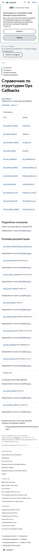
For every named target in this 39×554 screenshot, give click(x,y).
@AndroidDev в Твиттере (10, 485)
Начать (19, 38)
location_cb (26, 126)
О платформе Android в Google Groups (14, 495)
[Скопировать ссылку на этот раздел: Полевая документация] (32, 239)
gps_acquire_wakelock (10, 167)
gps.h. (29, 231)
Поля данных (6, 99)
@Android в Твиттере (8, 482)
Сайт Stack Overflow (8, 526)
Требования (5, 458)
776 (20, 398)
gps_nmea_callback (9, 151)
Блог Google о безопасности (11, 492)
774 (20, 384)
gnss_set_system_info (10, 201)
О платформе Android (9, 536)
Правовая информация (10, 539)
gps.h (14, 105)
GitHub (4, 474)
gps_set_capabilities (10, 159)
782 (20, 268)
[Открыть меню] (3, 2)
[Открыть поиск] (25, 2)
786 (20, 282)
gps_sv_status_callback (11, 142)
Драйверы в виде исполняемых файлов (14, 471)
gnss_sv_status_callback (11, 209)
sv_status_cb (26, 142)
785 (20, 366)
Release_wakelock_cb (29, 176)
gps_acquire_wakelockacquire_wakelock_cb (17, 246)
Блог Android (6, 488)
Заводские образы (8, 467)
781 (20, 324)
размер (25, 117)
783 (20, 338)
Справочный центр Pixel (9, 513)
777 (20, 412)
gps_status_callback (10, 134)
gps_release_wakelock (10, 176)
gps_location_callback (10, 126)
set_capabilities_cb (28, 159)
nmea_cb (25, 151)
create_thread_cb (28, 184)
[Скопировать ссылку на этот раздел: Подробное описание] (30, 222)
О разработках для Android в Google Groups (16, 498)
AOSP (3, 63)
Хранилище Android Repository (12, 455)
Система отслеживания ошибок (12, 529)
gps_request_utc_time (10, 192)
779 (20, 352)
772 (20, 231)
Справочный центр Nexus (10, 516)
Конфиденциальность (10, 542)
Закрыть (19, 31)
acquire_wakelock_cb (29, 167)
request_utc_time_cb (29, 192)
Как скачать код (7, 461)
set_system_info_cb (29, 201)
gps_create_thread (9, 184)
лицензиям (16, 438)
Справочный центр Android (11, 510)
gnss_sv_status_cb (28, 209)
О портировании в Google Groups (12, 501)
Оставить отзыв (25, 542)
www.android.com (8, 519)
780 (20, 253)
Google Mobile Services (9, 522)
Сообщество (22, 536)
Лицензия (23, 539)
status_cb (25, 134)
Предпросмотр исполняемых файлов (14, 464)
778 (20, 310)
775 (20, 296)
